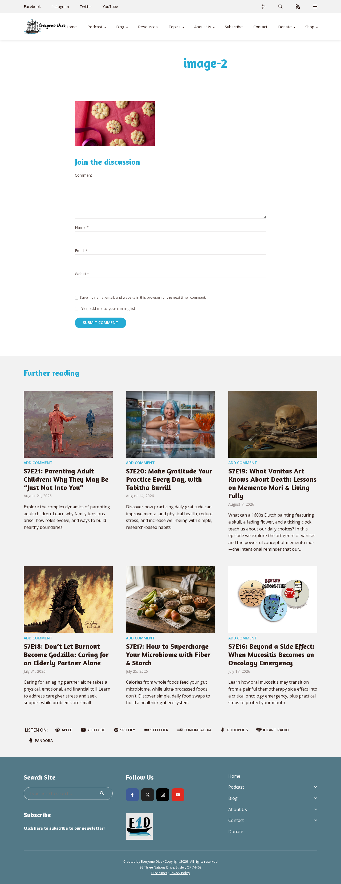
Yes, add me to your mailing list (107, 308)
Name (82, 227)
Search (102, 793)
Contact (260, 26)
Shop (309, 26)
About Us (202, 26)
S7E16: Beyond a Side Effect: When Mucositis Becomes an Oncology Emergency (271, 654)
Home (71, 26)
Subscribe (234, 26)
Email (81, 251)
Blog (120, 26)
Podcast (95, 26)
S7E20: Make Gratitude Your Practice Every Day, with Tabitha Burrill (169, 479)
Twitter (86, 6)
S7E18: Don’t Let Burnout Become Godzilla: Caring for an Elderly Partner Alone (66, 654)
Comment (83, 175)
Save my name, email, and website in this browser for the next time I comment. (143, 297)
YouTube (110, 6)
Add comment (38, 462)
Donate (285, 26)
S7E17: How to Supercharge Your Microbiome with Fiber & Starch (168, 654)
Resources (148, 26)
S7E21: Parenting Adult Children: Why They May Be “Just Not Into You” (66, 479)
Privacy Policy (180, 873)
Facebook (32, 6)
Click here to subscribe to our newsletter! (64, 828)
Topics (174, 26)
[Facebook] (132, 794)
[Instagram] (162, 794)
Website (82, 274)
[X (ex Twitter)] (147, 794)
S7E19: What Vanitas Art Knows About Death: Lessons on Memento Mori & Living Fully (272, 483)
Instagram (60, 6)
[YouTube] (178, 794)
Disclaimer (159, 873)
